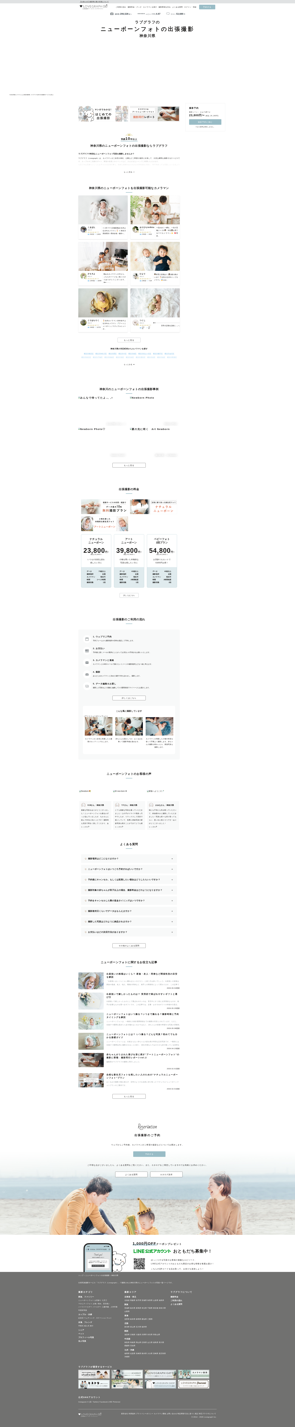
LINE (110, 1402)
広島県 (144, 1342)
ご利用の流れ (121, 7)
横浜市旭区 (120, 357)
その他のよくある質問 (129, 946)
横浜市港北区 (86, 357)
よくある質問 (177, 7)
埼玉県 (144, 1308)
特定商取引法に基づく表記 (187, 1414)
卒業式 (81, 1326)
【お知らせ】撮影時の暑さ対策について (94, 2)
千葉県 (150, 1308)
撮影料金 (174, 1297)
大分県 (150, 1353)
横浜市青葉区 (172, 357)
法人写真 (82, 1341)
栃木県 (132, 1308)
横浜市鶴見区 (89, 354)
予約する (207, 7)
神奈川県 (162, 1308)
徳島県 (155, 1342)
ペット (81, 1334)
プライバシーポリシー (144, 1414)
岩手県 (138, 1300)
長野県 (127, 1319)
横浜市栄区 (151, 357)
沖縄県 (127, 1357)
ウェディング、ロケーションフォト (98, 1318)
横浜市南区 (132, 354)
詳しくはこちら (129, 595)
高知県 (132, 1346)
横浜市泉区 (161, 357)
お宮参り (97, 1300)
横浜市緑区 (130, 357)
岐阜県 (132, 1319)
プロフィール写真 (86, 1337)
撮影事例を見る (165, 7)
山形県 (155, 1300)
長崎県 (138, 1353)
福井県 (144, 1327)
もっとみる (128, 364)
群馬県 (138, 1308)
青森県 (132, 1300)
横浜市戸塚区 (98, 357)
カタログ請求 (166, 1174)
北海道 (127, 1300)
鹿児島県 (162, 1353)
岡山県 (138, 1342)
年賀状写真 (82, 1310)
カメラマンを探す (150, 7)
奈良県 (150, 1334)
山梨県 (127, 1311)
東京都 (155, 1308)
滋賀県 (127, 1334)
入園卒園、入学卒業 (110, 1307)
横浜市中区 (122, 354)
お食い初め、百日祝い (101, 1304)
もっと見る (84, 826)
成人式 (86, 1326)
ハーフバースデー (85, 1307)
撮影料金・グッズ (135, 7)
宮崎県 (155, 1353)
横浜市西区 (113, 354)
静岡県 (138, 1319)
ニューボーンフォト (86, 1300)
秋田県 (150, 1300)
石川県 (138, 1327)
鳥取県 (127, 1342)
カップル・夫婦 (85, 1314)
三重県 (150, 1319)
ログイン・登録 (190, 7)
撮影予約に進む (205, 122)
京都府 (132, 1334)
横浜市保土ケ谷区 (144, 354)
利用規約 (132, 1414)
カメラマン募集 (160, 1414)
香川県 (161, 1342)
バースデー (97, 1307)
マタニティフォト (85, 1304)
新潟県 (127, 1327)
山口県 (150, 1342)
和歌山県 (156, 1334)
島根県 (132, 1342)
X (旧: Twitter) (93, 1402)
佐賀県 (132, 1353)
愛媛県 (127, 1346)
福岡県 (127, 1353)
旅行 (91, 1326)
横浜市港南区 (109, 357)
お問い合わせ (172, 1414)
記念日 (81, 1318)
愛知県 (144, 1319)
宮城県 (144, 1300)
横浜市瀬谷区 (140, 357)
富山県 (132, 1327)
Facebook (104, 1402)
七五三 (104, 1300)
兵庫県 (144, 1334)
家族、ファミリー (86, 1297)
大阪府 (138, 1334)
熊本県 (144, 1353)
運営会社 (124, 1414)
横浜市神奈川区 (101, 354)
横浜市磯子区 (158, 354)
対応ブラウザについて (207, 1414)
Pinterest (116, 1402)
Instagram (82, 1402)
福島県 (161, 1300)
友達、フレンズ (85, 1322)
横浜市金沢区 (169, 354)
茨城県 (127, 1308)
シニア (81, 1330)
